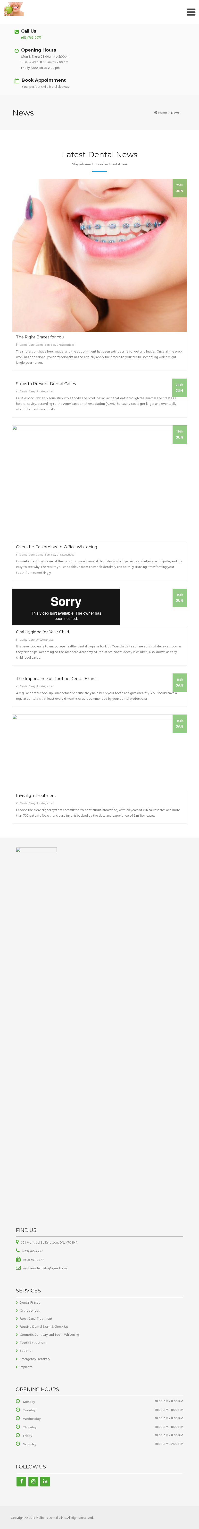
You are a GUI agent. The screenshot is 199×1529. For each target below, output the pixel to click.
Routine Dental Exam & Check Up (44, 1327)
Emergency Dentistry (35, 1359)
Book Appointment (44, 80)
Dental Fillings (30, 1303)
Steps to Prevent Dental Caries (46, 383)
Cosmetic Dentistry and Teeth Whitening (49, 1335)
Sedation (26, 1351)
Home (162, 113)
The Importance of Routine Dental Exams (56, 678)
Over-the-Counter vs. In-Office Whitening (56, 547)
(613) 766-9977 (31, 38)
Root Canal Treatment (36, 1319)
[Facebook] (21, 1481)
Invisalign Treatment (36, 795)
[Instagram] (33, 1481)
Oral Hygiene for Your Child (42, 632)
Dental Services (45, 345)
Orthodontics (30, 1311)
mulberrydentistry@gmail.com (45, 1268)
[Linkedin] (45, 1481)
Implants (26, 1367)
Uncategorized (65, 345)
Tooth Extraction (32, 1343)
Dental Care (27, 345)
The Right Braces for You (40, 337)
